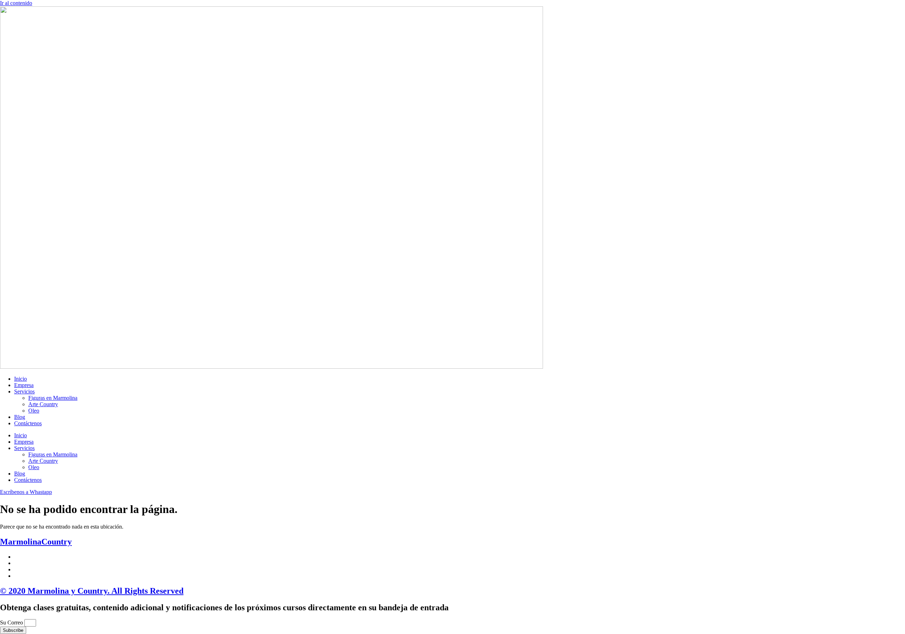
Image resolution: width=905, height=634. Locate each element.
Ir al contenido (16, 3)
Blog (19, 417)
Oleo (33, 411)
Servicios (24, 391)
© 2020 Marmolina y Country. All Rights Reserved (91, 590)
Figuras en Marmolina (52, 398)
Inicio (20, 379)
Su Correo (12, 622)
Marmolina (36, 541)
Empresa (24, 385)
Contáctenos (28, 423)
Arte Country (43, 404)
